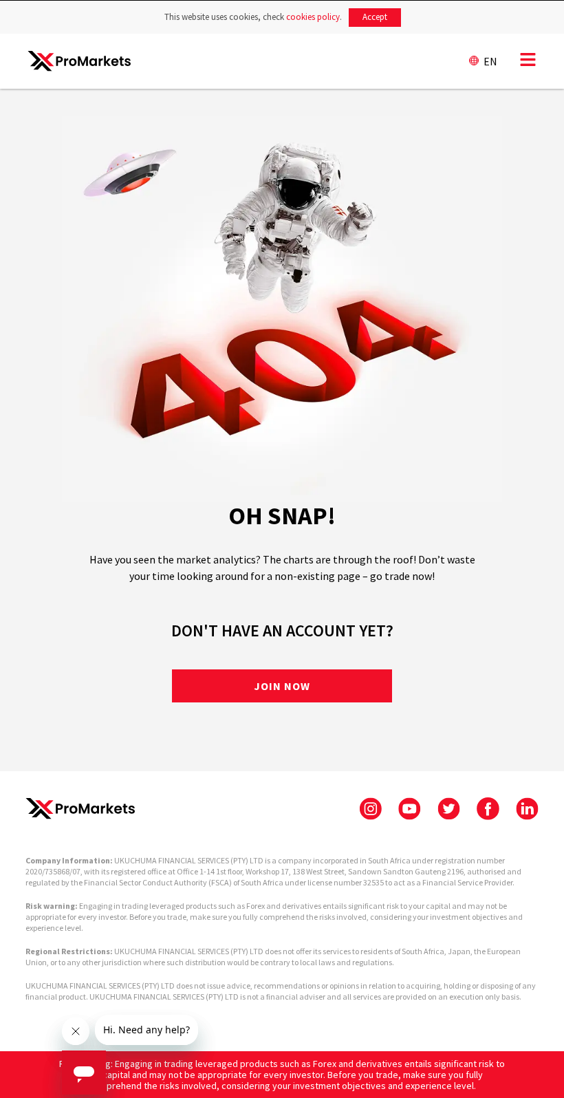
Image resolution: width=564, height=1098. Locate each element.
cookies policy (313, 17)
